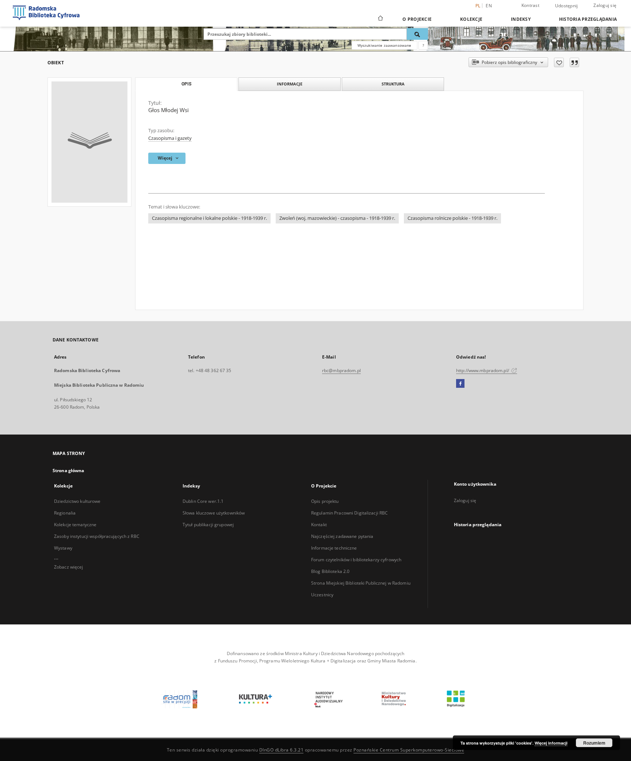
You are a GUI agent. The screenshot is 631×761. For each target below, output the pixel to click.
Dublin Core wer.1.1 (203, 501)
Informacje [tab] (289, 84)
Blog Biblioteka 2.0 (330, 571)
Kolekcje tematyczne (75, 524)
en (489, 5)
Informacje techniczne (334, 548)
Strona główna (68, 470)
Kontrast (530, 5)
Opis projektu (325, 501)
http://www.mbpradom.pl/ (483, 370)
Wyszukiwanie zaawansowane (384, 45)
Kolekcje (471, 19)
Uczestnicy (322, 595)
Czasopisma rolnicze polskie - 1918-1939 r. (452, 218)
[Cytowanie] (574, 62)
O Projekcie (417, 19)
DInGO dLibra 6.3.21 (281, 750)
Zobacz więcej (68, 567)
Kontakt (319, 524)
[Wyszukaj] (417, 34)
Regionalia (65, 513)
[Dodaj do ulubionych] (559, 62)
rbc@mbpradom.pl (341, 370)
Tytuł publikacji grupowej (208, 524)
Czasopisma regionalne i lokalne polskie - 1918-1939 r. (209, 218)
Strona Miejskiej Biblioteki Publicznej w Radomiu (360, 583)
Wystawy (63, 548)
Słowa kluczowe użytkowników (214, 513)
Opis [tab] (186, 84)
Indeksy (521, 19)
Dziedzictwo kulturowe (77, 501)
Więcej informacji (551, 743)
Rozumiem (594, 742)
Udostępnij (566, 6)
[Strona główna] (380, 19)
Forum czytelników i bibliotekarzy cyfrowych (356, 560)
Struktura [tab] (393, 84)
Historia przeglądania (588, 19)
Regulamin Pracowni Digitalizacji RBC (349, 513)
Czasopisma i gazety (170, 138)
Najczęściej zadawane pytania (342, 536)
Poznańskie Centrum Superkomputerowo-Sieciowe (408, 750)
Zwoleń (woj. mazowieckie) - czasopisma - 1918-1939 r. (337, 218)
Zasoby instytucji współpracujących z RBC (96, 536)
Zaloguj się (604, 5)
